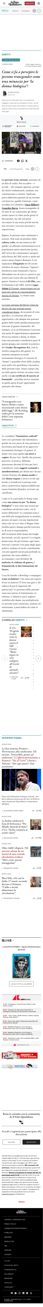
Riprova (22, 1201)
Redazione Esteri (10, 838)
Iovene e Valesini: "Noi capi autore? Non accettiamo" (19, 763)
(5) (40, 898)
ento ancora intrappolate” (12, 861)
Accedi (11, 1142)
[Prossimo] (38, 658)
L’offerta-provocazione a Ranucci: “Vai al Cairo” (21, 759)
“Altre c (6, 860)
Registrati (31, 1142)
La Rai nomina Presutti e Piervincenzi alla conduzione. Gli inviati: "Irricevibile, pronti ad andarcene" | (19, 753)
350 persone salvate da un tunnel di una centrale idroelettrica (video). (15, 852)
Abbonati (29, 3)
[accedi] (38, 3)
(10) (40, 810)
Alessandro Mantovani (12, 811)
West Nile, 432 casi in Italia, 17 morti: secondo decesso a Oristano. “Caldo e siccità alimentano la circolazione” (14, 885)
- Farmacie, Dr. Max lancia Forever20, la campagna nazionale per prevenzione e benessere (19, 1010)
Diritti (6, 54)
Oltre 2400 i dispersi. (13, 848)
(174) (39, 838)
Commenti (9, 161)
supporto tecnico (8, 1194)
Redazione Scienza (10, 898)
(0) (28, 678)
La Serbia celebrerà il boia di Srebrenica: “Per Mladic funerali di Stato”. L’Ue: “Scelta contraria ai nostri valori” (15, 826)
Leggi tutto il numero (21, 984)
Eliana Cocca (13, 92)
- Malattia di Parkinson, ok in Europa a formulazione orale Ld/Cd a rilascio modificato (18, 1027)
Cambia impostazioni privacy (15, 1228)
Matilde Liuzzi (13, 678)
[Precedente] (5, 658)
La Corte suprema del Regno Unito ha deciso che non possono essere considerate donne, (20, 308)
